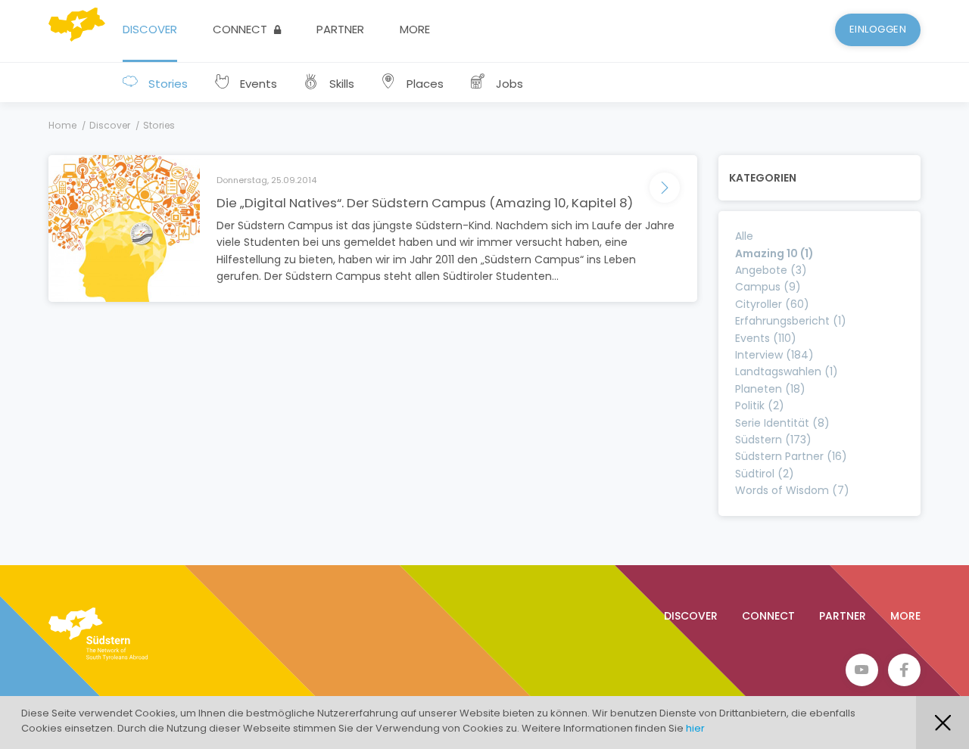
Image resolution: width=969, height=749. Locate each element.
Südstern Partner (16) (791, 456)
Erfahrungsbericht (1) (790, 320)
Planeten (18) (770, 388)
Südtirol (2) (764, 473)
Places (423, 84)
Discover (150, 29)
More (415, 29)
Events (257, 84)
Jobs (508, 84)
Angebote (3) (771, 270)
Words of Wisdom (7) (792, 490)
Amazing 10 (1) (774, 253)
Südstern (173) (773, 439)
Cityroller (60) (772, 304)
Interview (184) (774, 354)
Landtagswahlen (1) (786, 371)
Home (62, 125)
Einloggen (878, 29)
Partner (340, 29)
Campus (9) (768, 286)
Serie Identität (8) (782, 422)
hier (695, 728)
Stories (166, 84)
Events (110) (765, 338)
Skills (340, 84)
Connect (241, 29)
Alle (744, 236)
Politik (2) (759, 405)
